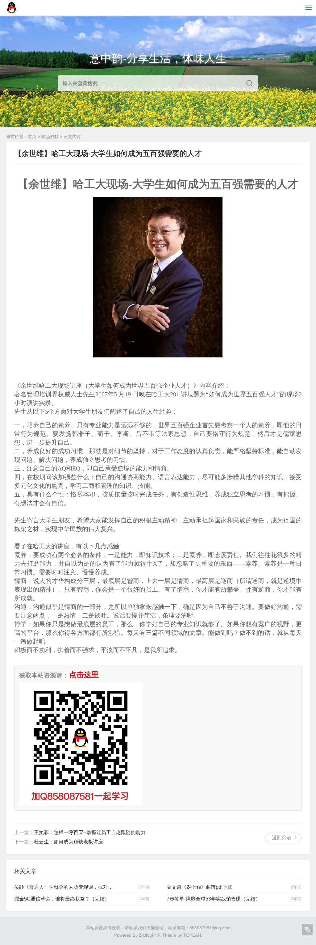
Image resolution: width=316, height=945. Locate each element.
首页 (32, 136)
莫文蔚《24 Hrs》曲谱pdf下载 (199, 887)
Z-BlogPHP (149, 935)
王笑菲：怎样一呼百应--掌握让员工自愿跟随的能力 (90, 832)
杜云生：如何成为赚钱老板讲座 (68, 841)
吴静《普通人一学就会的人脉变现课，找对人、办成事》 (65, 887)
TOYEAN (192, 935)
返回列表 (282, 837)
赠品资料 (50, 136)
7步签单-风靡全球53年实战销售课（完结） (213, 898)
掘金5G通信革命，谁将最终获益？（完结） (62, 898)
